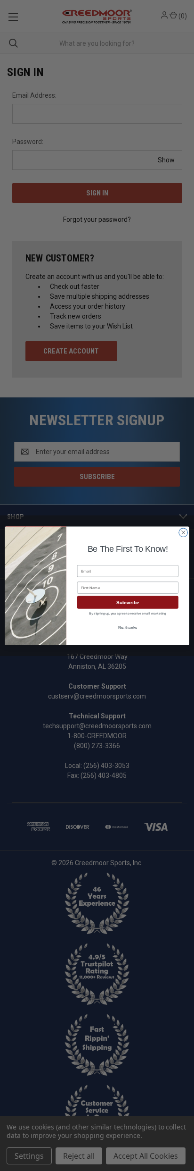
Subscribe (127, 602)
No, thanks (127, 627)
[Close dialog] (183, 532)
